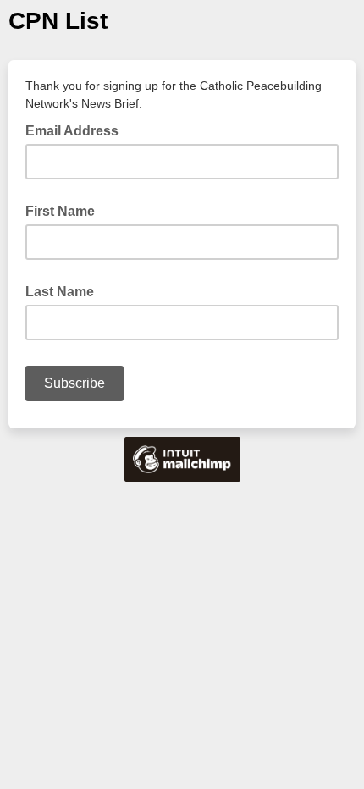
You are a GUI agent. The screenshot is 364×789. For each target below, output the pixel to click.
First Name (60, 211)
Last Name (59, 291)
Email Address (77, 129)
